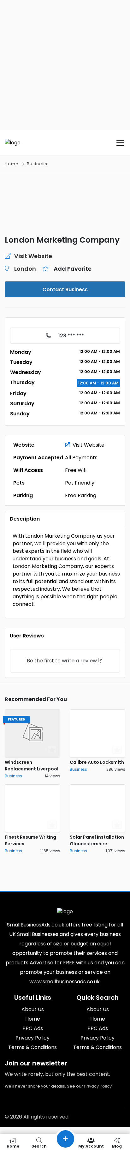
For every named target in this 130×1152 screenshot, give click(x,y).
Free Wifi (75, 470)
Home (12, 163)
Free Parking (80, 495)
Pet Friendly (79, 482)
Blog (117, 1145)
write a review (79, 660)
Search (39, 1145)
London (25, 269)
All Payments (81, 457)
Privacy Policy (98, 1086)
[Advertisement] (65, 65)
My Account (91, 1145)
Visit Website (88, 445)
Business (37, 163)
